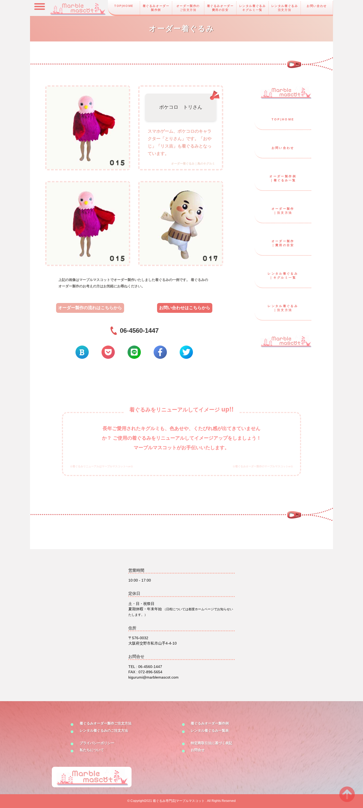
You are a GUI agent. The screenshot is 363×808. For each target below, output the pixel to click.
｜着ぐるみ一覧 (282, 178)
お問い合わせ (317, 5)
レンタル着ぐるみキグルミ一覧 (252, 7)
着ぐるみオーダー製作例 (156, 7)
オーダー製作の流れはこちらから (90, 307)
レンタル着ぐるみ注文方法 (284, 7)
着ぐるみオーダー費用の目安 (220, 7)
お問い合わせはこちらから (184, 307)
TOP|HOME (123, 5)
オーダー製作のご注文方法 (188, 7)
